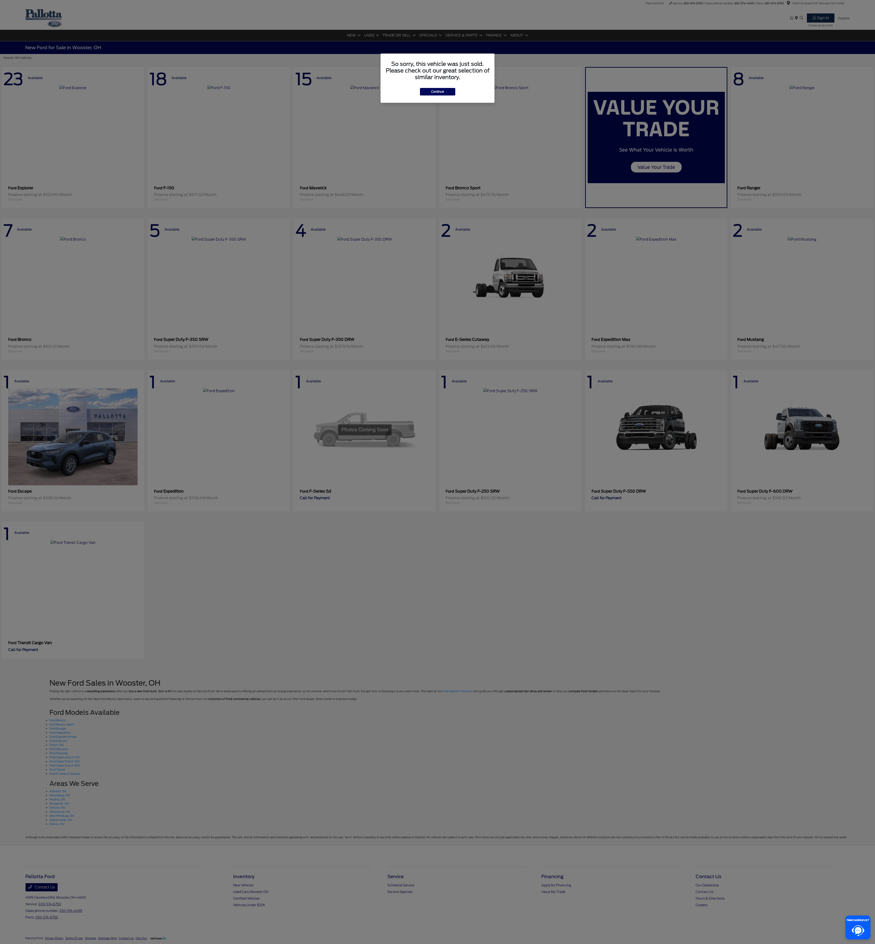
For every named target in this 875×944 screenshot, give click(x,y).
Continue (437, 91)
